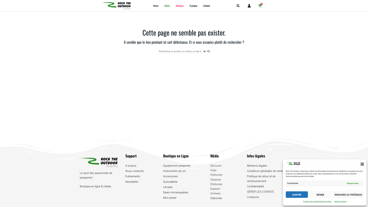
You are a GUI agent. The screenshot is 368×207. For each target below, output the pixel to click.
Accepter (296, 194)
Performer (216, 175)
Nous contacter (134, 171)
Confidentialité (255, 186)
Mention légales (340, 202)
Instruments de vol (174, 171)
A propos (130, 165)
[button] (362, 164)
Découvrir (216, 165)
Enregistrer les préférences (348, 194)
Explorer (215, 188)
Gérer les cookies (260, 191)
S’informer (216, 184)
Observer (215, 179)
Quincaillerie (170, 181)
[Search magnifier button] (209, 51)
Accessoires (170, 176)
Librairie (167, 187)
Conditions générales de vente (265, 171)
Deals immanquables (175, 192)
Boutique (180, 5)
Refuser (320, 194)
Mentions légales (257, 165)
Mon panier (170, 197)
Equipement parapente (176, 165)
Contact (206, 5)
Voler (213, 170)
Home (155, 5)
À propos (193, 5)
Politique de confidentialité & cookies (317, 202)
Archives (215, 193)
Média (167, 5)
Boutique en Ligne (176, 155)
